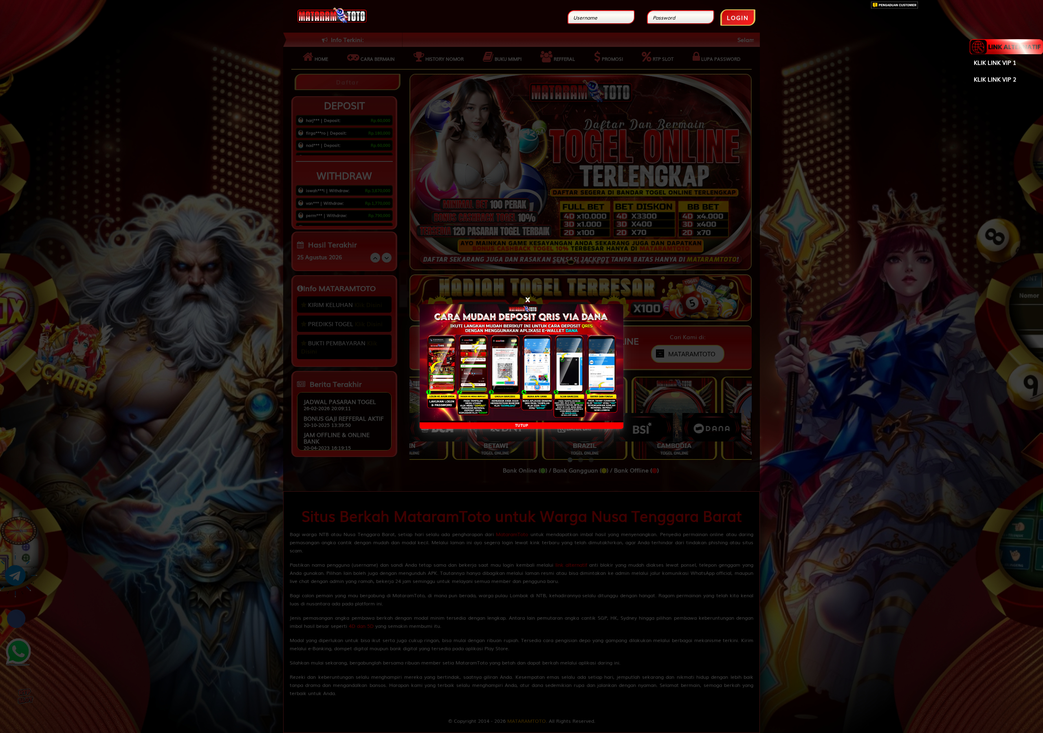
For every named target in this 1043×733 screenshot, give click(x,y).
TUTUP (521, 425)
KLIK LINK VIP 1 (995, 62)
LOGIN (738, 17)
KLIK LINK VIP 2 (995, 79)
